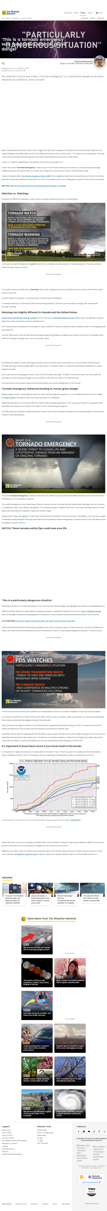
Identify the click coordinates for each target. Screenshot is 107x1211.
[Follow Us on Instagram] (83, 1131)
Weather (15, 18)
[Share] (3, 63)
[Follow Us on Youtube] (89, 1131)
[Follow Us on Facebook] (78, 1131)
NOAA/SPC (75, 820)
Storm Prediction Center (91, 611)
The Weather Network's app (25, 854)
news (8, 18)
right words (9, 397)
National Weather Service (64, 318)
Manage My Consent (9, 1143)
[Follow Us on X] (104, 1131)
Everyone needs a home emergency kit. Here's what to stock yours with (45, 621)
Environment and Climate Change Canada (19, 318)
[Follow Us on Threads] (99, 1131)
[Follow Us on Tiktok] (94, 1131)
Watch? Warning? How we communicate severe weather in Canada (38, 186)
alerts (24, 516)
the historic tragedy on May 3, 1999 (36, 176)
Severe (23, 18)
